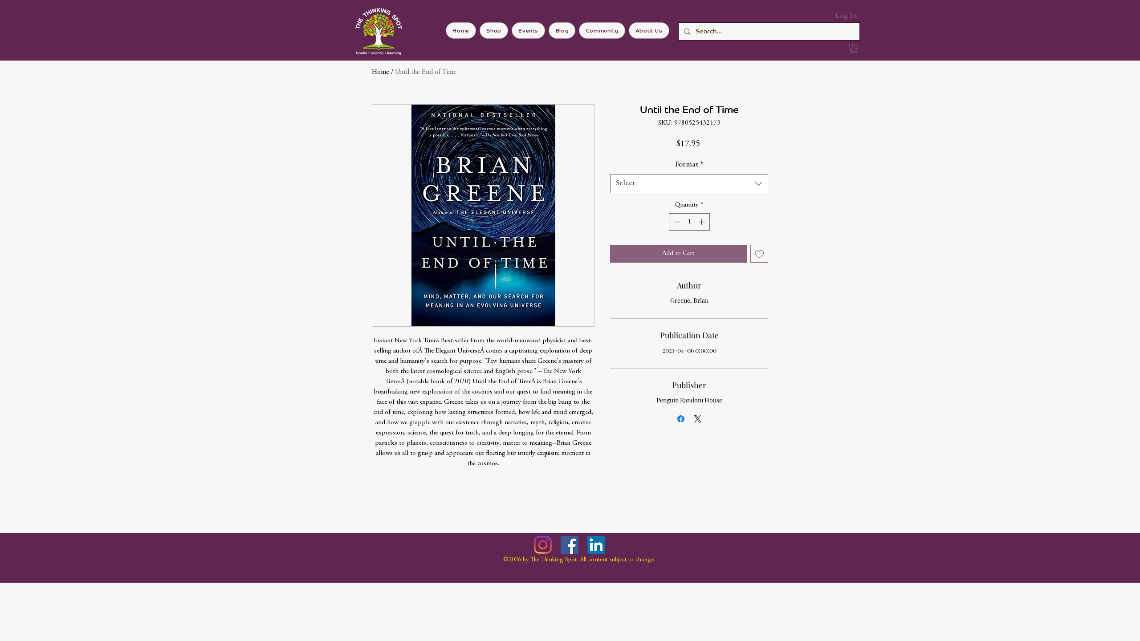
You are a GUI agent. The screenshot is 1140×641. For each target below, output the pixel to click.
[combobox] (689, 183)
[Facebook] (569, 545)
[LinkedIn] (596, 545)
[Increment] (702, 222)
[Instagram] (543, 545)
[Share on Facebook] (681, 419)
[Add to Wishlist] (759, 254)
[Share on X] (697, 419)
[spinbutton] (689, 222)
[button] (853, 48)
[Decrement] (676, 222)
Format (689, 165)
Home (380, 72)
